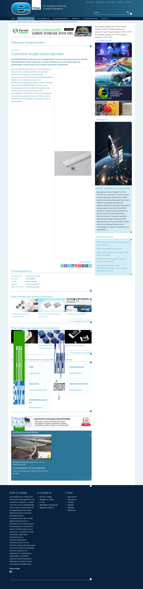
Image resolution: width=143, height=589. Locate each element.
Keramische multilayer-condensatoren (21, 315)
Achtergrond (41, 19)
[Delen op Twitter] (69, 266)
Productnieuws (25, 19)
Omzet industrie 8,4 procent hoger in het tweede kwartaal (112, 253)
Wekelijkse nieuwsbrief (49, 505)
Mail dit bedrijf (31, 281)
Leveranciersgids (90, 19)
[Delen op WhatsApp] (62, 266)
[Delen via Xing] (86, 266)
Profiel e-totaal (46, 497)
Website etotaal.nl (47, 507)
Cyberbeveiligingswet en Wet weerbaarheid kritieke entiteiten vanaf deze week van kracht (112, 268)
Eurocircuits (34, 384)
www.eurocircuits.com (38, 390)
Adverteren (110, 2)
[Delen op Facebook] (65, 266)
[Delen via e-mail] (90, 266)
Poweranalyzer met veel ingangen (29, 467)
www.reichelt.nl (75, 373)
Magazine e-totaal (47, 499)
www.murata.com (32, 284)
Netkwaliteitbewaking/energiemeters (25, 462)
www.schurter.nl (35, 407)
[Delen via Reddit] (76, 266)
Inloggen (90, 2)
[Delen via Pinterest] (79, 266)
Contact (120, 2)
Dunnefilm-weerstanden (75, 345)
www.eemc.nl (34, 373)
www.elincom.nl (75, 390)
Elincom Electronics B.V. (79, 384)
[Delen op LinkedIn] (72, 266)
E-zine (42, 502)
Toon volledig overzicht (79, 321)
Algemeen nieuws (59, 19)
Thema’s (75, 19)
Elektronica (37, 22)
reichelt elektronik (76, 367)
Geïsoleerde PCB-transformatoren (45, 346)
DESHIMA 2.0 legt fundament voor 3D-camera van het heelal (111, 260)
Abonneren (100, 2)
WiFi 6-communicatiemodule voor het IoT (50, 315)
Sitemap (71, 507)
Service (104, 19)
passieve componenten (50, 22)
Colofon (129, 2)
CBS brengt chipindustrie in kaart (110, 248)
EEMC (31, 367)
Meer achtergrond (82, 478)
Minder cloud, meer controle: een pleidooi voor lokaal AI (113, 243)
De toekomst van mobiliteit (75, 314)
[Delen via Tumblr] (83, 266)
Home (13, 19)
